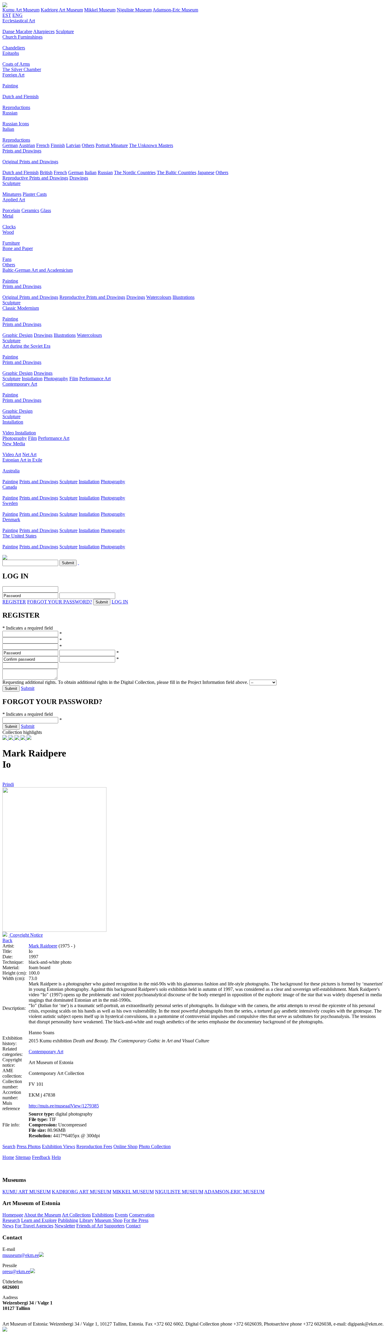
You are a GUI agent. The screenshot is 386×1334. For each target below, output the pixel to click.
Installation (32, 378)
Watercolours (158, 297)
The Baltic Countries (176, 172)
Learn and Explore (39, 1220)
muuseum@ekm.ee (20, 1255)
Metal (7, 215)
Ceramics (30, 210)
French (42, 145)
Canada (9, 487)
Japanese (206, 172)
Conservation (141, 1214)
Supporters (114, 1225)
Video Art (11, 454)
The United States (19, 535)
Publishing (68, 1220)
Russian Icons (15, 123)
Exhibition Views (58, 1146)
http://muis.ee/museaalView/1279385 (64, 1105)
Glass (45, 210)
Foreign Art (13, 74)
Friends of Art (89, 1225)
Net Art (29, 454)
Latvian (73, 145)
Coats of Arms (16, 64)
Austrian (27, 145)
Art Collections (76, 1214)
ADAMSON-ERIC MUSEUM (234, 1191)
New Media (13, 443)
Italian (8, 129)
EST (6, 15)
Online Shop (125, 1146)
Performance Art (95, 378)
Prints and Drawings (21, 150)
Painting (10, 85)
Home (8, 1157)
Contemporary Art (19, 384)
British (46, 172)
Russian (9, 112)
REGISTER (14, 601)
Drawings (78, 177)
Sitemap (23, 1157)
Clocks (9, 226)
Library (86, 1220)
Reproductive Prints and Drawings (35, 177)
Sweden (10, 503)
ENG (17, 15)
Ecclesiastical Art (18, 20)
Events (121, 1214)
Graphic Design (17, 335)
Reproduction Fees (94, 1146)
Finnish (58, 145)
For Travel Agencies (34, 1225)
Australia (11, 470)
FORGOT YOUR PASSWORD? (59, 601)
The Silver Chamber (21, 69)
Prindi (8, 784)
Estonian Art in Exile (22, 459)
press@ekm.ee (16, 1271)
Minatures (11, 194)
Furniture (11, 243)
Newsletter (65, 1225)
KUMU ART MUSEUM (26, 1191)
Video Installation (19, 432)
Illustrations (183, 297)
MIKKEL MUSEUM (133, 1191)
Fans (6, 259)
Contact (133, 1225)
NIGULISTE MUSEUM (179, 1191)
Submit (27, 688)
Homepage (12, 1214)
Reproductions (16, 107)
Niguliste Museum (134, 9)
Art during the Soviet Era (26, 346)
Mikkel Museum (99, 9)
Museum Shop (108, 1220)
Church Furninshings (22, 36)
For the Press (136, 1220)
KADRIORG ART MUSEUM (81, 1191)
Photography (56, 378)
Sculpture (65, 31)
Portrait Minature (112, 145)
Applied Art (13, 199)
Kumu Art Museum (21, 9)
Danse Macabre (17, 31)
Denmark (11, 519)
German (10, 145)
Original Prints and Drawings (30, 161)
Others (88, 145)
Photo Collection (155, 1146)
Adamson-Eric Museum (175, 9)
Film (73, 378)
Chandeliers (13, 47)
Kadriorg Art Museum (62, 9)
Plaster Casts (35, 194)
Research (11, 1220)
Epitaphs (10, 53)
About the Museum (42, 1214)
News (8, 1225)
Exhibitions (103, 1214)
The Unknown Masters (151, 145)
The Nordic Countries (135, 172)
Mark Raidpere (43, 945)
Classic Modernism (20, 308)
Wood (8, 232)
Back (7, 940)
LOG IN (120, 601)
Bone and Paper (17, 248)
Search (8, 1146)
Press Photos (29, 1146)
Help (56, 1157)
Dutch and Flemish (20, 96)
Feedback (41, 1157)
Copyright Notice (25, 935)
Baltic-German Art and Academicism (37, 270)
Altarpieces (44, 31)
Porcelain (11, 210)
